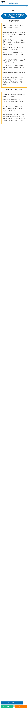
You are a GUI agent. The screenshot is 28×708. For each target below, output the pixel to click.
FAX (22, 706)
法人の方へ (7, 706)
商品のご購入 (11, 702)
